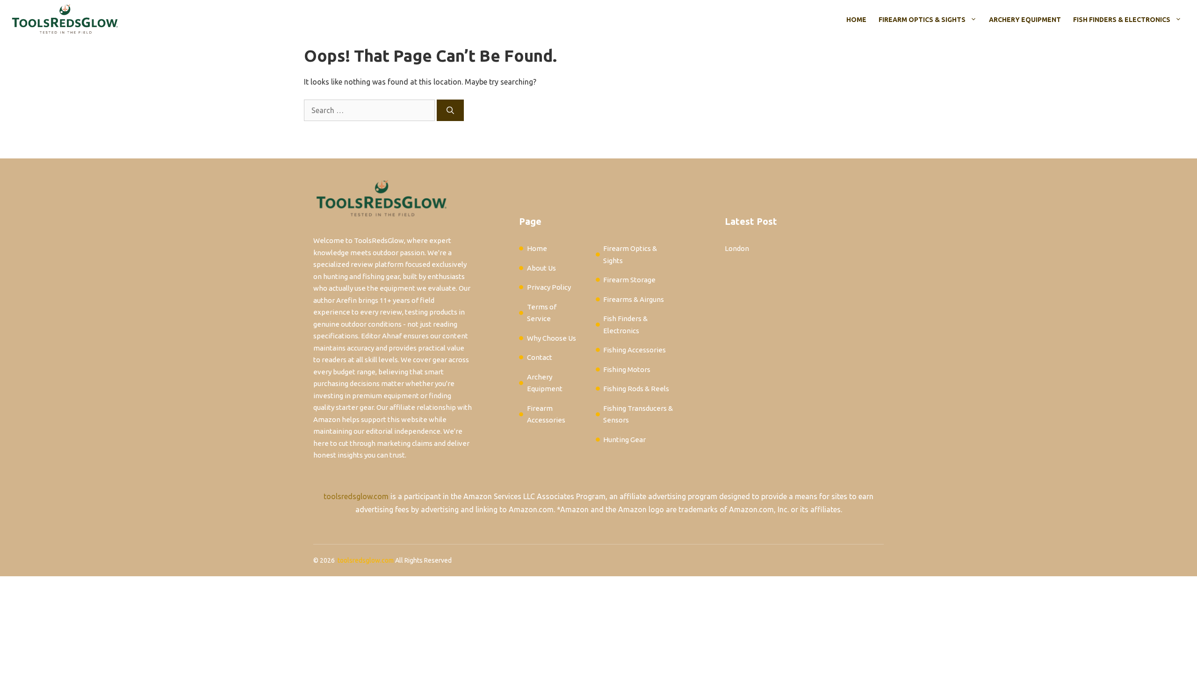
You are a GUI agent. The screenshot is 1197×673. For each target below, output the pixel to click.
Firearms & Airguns (633, 299)
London (737, 248)
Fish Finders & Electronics (1121, 19)
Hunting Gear (624, 440)
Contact (539, 357)
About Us (541, 268)
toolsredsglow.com (356, 496)
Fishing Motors (626, 369)
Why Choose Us (551, 338)
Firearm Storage (629, 280)
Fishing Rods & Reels (636, 389)
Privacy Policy (549, 287)
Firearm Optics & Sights (922, 19)
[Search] (450, 110)
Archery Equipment (1025, 19)
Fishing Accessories (634, 350)
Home (856, 19)
